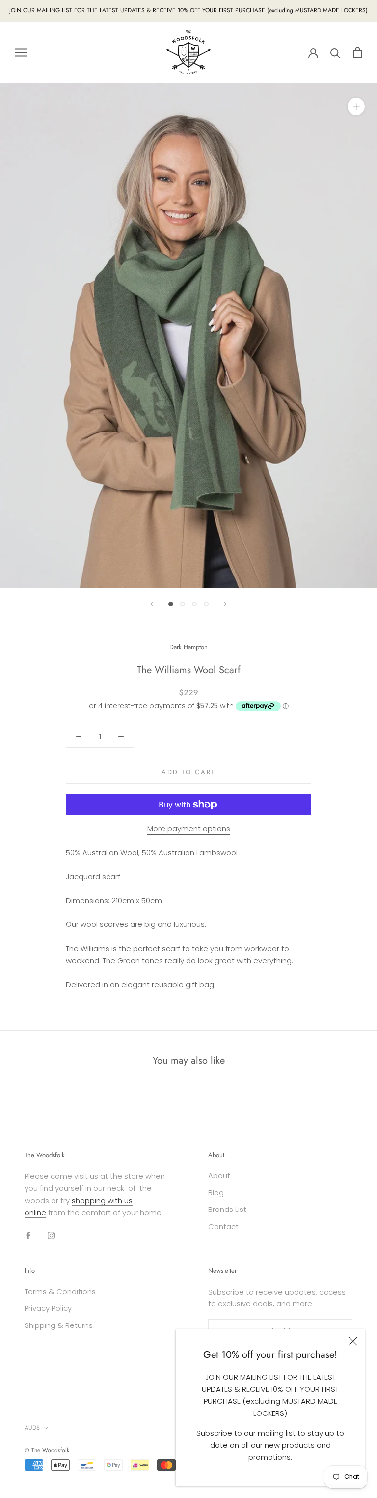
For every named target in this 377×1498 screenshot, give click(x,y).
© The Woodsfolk (47, 1450)
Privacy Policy (48, 1308)
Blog (216, 1192)
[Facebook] (28, 1235)
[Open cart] (357, 52)
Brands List (227, 1209)
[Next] (225, 604)
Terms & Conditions (60, 1291)
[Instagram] (51, 1235)
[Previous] (151, 604)
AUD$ (32, 1427)
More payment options (188, 828)
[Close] (353, 1341)
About (219, 1175)
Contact (223, 1226)
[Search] (335, 52)
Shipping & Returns (59, 1325)
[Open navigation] (21, 52)
